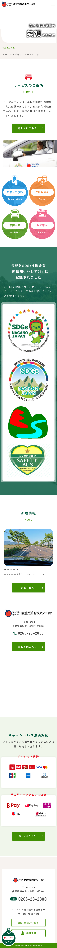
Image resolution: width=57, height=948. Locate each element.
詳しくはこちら (27, 836)
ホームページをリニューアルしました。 (26, 574)
